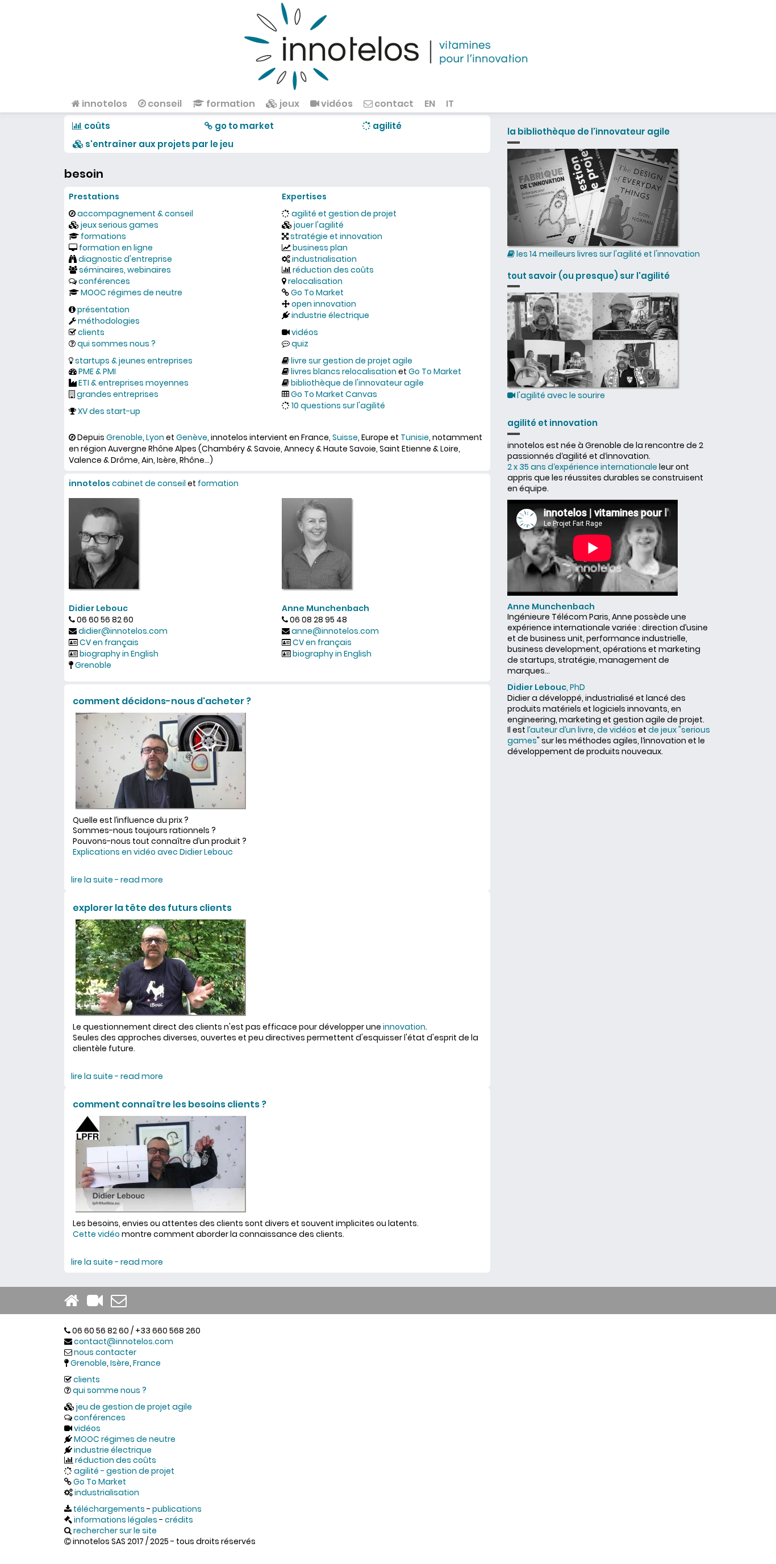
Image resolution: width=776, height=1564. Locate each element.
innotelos (103, 103)
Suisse (345, 437)
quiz (299, 343)
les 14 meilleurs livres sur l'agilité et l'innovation (607, 254)
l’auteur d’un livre (560, 729)
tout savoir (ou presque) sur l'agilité (588, 276)
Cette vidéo (96, 1234)
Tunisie (414, 437)
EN (429, 103)
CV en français (109, 642)
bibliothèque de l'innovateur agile (357, 382)
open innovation (323, 304)
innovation (404, 1026)
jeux (288, 103)
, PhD (546, 687)
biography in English (119, 653)
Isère (120, 1363)
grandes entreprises (117, 394)
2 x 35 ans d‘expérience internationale (582, 466)
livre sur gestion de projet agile (351, 360)
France (147, 1363)
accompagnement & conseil (135, 213)
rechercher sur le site (115, 1530)
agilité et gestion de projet (344, 213)
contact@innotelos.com (123, 1341)
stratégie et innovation (336, 236)
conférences (104, 281)
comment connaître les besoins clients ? (169, 1104)
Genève (191, 437)
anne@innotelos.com (335, 631)
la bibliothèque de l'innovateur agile (588, 131)
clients (91, 332)
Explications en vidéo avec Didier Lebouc (153, 852)
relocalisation (315, 281)
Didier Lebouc (98, 608)
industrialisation (324, 259)
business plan (320, 247)
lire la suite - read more (117, 879)
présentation (103, 309)
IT (450, 103)
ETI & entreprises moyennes (133, 382)
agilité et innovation (552, 423)
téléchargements (109, 1509)
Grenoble (124, 437)
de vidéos (616, 729)
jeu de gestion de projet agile (134, 1406)
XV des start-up (109, 411)
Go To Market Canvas (334, 394)
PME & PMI (97, 371)
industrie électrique (330, 315)
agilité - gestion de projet (124, 1471)
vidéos (336, 103)
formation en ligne (116, 247)
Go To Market (317, 292)
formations (103, 236)
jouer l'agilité (319, 225)
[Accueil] (388, 45)
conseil (164, 103)
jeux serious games (119, 225)
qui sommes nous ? (116, 343)
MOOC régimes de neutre (131, 292)
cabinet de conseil (149, 483)
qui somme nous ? (110, 1390)
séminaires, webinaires (125, 269)
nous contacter (105, 1352)
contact (393, 103)
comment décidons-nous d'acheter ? (162, 701)
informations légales (115, 1519)
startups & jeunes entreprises (134, 360)
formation (230, 103)
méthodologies (109, 321)
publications (177, 1509)
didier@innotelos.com (123, 631)
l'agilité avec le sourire (560, 395)
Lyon (155, 437)
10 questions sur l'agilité (338, 405)
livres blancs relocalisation (344, 371)
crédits (179, 1519)
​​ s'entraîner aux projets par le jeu (158, 144)
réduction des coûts (333, 269)
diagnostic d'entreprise (125, 259)
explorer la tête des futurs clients (152, 907)
